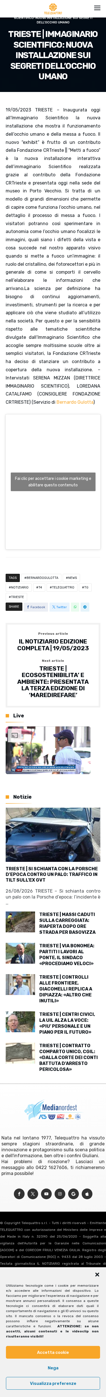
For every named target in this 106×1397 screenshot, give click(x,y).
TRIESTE (17, 597)
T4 (40, 587)
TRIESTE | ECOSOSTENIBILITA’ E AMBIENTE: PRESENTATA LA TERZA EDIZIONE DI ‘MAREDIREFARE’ (53, 678)
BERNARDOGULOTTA (42, 578)
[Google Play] (73, 1194)
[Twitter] (32, 1194)
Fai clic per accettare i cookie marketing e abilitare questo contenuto (53, 481)
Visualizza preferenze (53, 1383)
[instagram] (60, 1194)
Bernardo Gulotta (75, 402)
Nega (53, 1367)
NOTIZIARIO (20, 587)
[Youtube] (46, 1194)
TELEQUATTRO (63, 587)
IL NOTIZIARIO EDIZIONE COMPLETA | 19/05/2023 (53, 641)
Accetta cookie (53, 1352)
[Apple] (87, 1194)
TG (86, 587)
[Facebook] (19, 1194)
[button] (97, 1274)
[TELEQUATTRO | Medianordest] (53, 3)
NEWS (72, 578)
